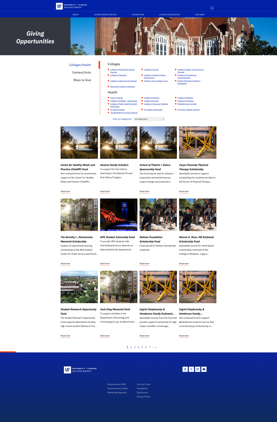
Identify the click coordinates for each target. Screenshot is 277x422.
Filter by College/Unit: (122, 119)
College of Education (118, 75)
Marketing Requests (117, 392)
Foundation (138, 14)
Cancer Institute (116, 98)
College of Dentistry (152, 98)
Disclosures (142, 392)
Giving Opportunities (105, 14)
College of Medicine (185, 98)
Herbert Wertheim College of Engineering (188, 82)
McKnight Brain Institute (186, 104)
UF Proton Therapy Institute (188, 110)
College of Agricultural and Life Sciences (122, 71)
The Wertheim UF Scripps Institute (123, 113)
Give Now (199, 14)
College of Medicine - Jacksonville (123, 101)
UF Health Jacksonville (153, 110)
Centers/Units (81, 72)
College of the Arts (151, 70)
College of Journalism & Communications (186, 76)
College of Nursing (151, 101)
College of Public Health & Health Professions (123, 105)
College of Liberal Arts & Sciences (123, 81)
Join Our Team (144, 384)
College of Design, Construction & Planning (190, 71)
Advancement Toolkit (117, 388)
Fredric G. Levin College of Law (156, 81)
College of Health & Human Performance (155, 76)
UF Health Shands (117, 110)
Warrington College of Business (122, 86)
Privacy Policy (143, 396)
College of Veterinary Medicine (156, 104)
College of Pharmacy (185, 101)
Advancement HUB (116, 384)
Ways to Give (82, 80)
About (76, 14)
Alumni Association (169, 14)
